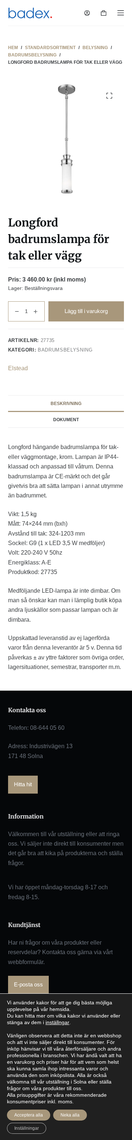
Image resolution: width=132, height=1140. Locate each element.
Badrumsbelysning (65, 350)
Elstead (18, 368)
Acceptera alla (28, 1115)
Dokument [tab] (66, 419)
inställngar (57, 1022)
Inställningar (26, 1128)
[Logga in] (87, 13)
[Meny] (120, 13)
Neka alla (70, 1115)
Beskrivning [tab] (66, 403)
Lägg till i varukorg (86, 311)
